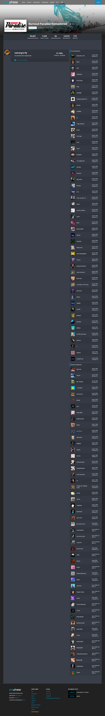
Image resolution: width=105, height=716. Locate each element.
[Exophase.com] (12, 2)
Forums (29, 2)
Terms (33, 709)
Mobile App (34, 693)
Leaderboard (44, 2)
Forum (51, 28)
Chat (57, 2)
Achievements (32, 28)
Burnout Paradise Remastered (48, 24)
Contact (33, 700)
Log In (98, 2)
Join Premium (35, 711)
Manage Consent (36, 705)
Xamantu (17, 697)
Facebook (48, 696)
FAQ (32, 691)
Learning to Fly (21, 53)
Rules (32, 696)
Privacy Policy (35, 707)
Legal (32, 702)
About (33, 698)
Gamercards (36, 2)
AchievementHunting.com (53, 698)
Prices (47, 28)
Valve (23, 700)
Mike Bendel (18, 695)
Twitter (48, 693)
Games (23, 2)
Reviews (52, 2)
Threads (48, 691)
